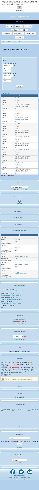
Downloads (18, 34)
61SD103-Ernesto (20, 321)
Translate (25, 189)
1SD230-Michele (14, 367)
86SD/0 (17, 98)
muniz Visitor (5, 297)
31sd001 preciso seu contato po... (11, 299)
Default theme (19, 463)
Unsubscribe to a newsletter (29, 441)
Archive (19, 447)
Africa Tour (18, 111)
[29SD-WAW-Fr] (6, 410)
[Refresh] (19, 383)
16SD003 (11, 362)
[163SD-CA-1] (33, 410)
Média (24, 30)
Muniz (2, 293)
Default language (19, 339)
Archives (19, 386)
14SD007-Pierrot (14, 369)
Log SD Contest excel (21, 273)
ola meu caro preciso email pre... (11, 295)
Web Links (30, 34)
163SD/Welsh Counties (21, 256)
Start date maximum (9, 73)
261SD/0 (17, 248)
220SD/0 (17, 124)
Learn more (19, 10)
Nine (2, 307)
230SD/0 (17, 239)
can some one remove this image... (12, 291)
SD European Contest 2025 (22, 137)
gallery (19, 427)
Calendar (7, 34)
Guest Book (19, 324)
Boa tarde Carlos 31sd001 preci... (11, 303)
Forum (18, 26)
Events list (6, 93)
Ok (19, 7)
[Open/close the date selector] (14, 65)
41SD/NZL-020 (19, 162)
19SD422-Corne (14, 364)
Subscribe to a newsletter (10, 441)
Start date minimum (9, 63)
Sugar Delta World (19, 16)
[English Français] (18, 336)
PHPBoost (22, 475)
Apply (19, 86)
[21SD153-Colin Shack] (20, 410)
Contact (19, 37)
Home (9, 26)
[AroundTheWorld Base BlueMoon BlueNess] (19, 460)
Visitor (2, 289)
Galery (14, 30)
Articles (28, 26)
